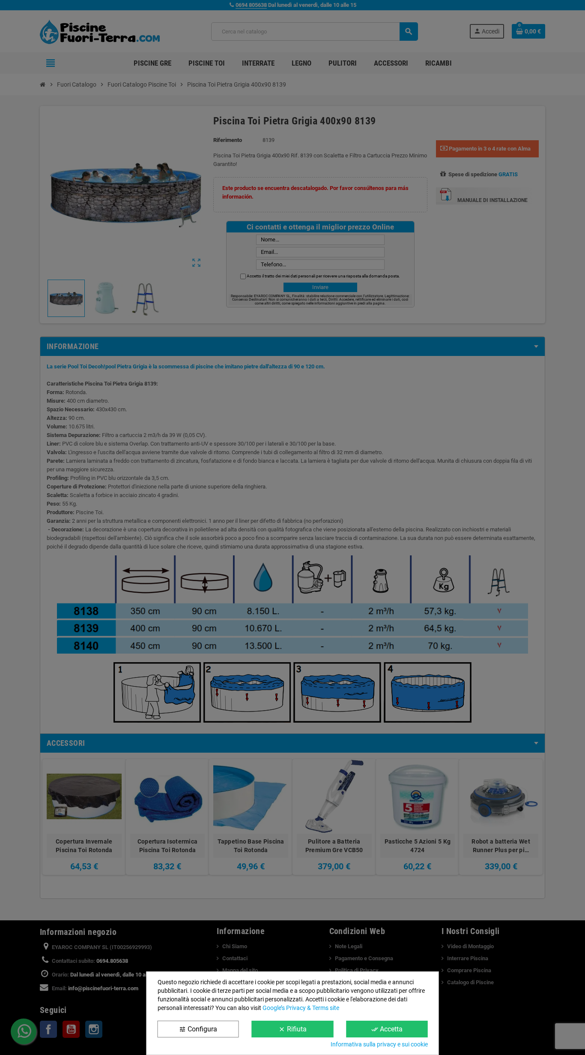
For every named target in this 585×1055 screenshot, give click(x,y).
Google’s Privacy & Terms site (301, 1007)
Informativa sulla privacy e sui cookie (379, 1044)
